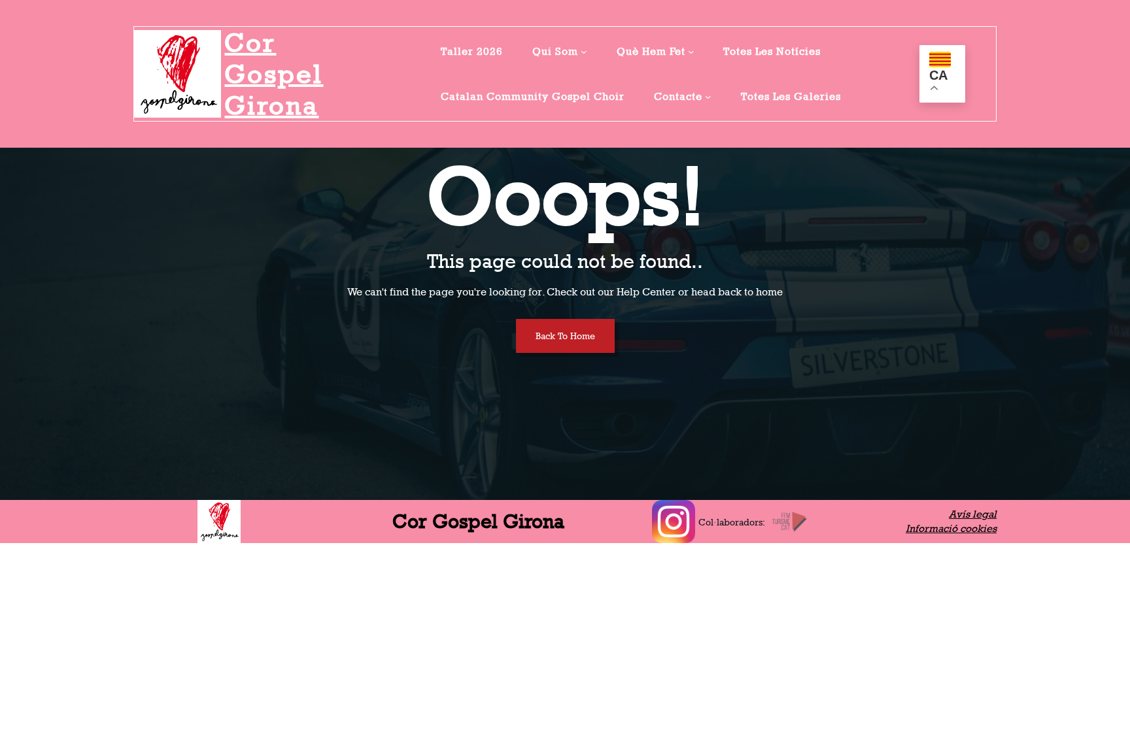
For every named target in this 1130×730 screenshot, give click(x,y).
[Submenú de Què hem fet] (691, 51)
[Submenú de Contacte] (708, 96)
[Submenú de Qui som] (584, 51)
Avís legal (973, 514)
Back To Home (565, 335)
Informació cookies (951, 528)
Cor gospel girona (273, 73)
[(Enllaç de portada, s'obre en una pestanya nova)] (177, 73)
